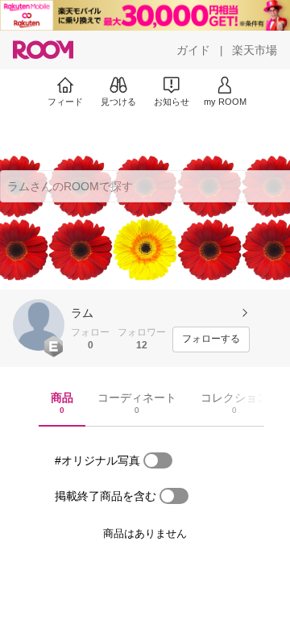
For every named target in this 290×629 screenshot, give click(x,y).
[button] (38, 325)
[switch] (157, 460)
